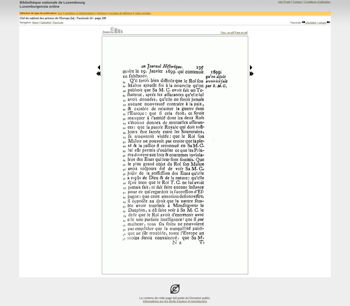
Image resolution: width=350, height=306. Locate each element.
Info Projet (284, 2)
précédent (310, 22)
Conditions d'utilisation (317, 2)
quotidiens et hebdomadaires (80, 13)
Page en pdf (241, 32)
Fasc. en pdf (227, 32)
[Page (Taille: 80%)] (116, 32)
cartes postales (143, 13)
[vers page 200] (251, 75)
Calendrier (45, 22)
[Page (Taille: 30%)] (122, 32)
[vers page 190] (98, 75)
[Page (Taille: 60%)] (119, 32)
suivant (322, 22)
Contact (297, 2)
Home (35, 22)
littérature (102, 13)
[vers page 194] (99, 69)
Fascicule (58, 22)
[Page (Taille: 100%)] (112, 32)
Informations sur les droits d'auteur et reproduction (175, 301)
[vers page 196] (250, 69)
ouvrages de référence (121, 13)
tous (60, 13)
